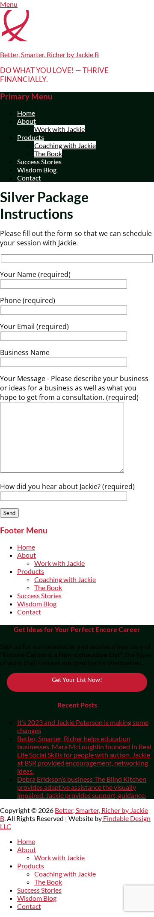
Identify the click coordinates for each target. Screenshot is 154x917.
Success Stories (39, 161)
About (26, 121)
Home (26, 113)
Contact (29, 178)
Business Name (25, 352)
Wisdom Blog (36, 170)
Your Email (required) (34, 326)
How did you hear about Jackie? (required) (67, 486)
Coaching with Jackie (65, 145)
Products (30, 137)
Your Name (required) (35, 274)
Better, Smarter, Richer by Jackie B (49, 54)
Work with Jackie (59, 129)
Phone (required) (27, 300)
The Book (48, 153)
